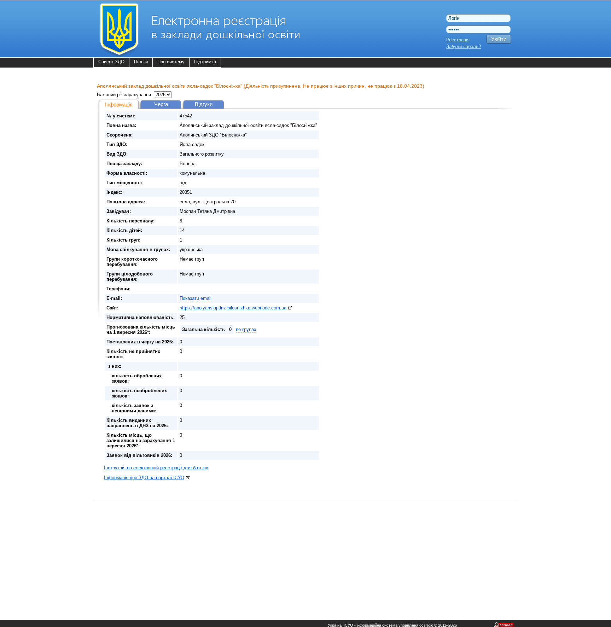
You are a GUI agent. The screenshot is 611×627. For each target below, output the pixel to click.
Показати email (195, 298)
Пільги (141, 61)
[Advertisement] (305, 552)
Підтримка (205, 61)
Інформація (119, 104)
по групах (246, 329)
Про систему (171, 61)
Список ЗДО (111, 61)
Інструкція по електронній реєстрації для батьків (156, 467)
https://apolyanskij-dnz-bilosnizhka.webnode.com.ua (233, 307)
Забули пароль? (463, 46)
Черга (161, 104)
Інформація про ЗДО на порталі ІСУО (144, 477)
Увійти (498, 39)
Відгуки (204, 104)
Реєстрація (458, 39)
